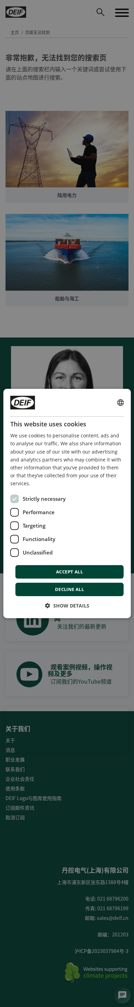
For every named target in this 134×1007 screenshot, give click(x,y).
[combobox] (120, 402)
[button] (67, 606)
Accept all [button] (69, 572)
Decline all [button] (69, 589)
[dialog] (67, 503)
